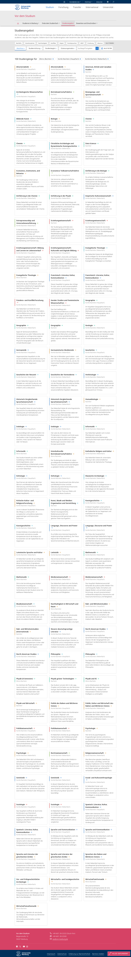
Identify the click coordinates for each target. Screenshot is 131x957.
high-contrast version (108, 2)
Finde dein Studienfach (50, 23)
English (99, 2)
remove (54, 59)
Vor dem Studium (18, 23)
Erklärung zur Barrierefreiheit (79, 954)
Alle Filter (108, 48)
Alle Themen (110, 43)
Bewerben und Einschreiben (86, 23)
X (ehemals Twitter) (20, 946)
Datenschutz (62, 954)
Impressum (51, 954)
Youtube (24, 946)
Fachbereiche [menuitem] (75, 2)
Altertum (100, 43)
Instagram (27, 946)
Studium (50, 7)
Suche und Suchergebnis (113, 2)
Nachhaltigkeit (42, 43)
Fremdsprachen (72, 43)
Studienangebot (68, 23)
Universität (108, 7)
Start (64, 2)
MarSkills (18, 43)
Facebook (17, 946)
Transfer (77, 7)
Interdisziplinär (29, 43)
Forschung (63, 7)
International (92, 7)
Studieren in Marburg (30, 23)
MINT (82, 43)
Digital (62, 43)
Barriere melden (98, 954)
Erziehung (91, 43)
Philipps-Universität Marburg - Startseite (26, 6)
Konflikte (53, 43)
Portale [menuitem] (88, 2)
